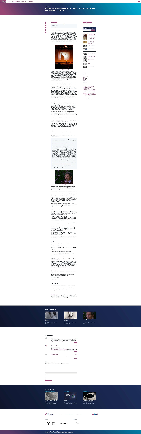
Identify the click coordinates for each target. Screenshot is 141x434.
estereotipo (89, 90)
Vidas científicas (47, 6)
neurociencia (86, 96)
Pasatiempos (84, 78)
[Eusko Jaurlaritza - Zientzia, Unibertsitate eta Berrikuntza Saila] (77, 423)
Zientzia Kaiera (66, 391)
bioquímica (85, 88)
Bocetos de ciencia (85, 71)
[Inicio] (3, 1)
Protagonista (84, 80)
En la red (84, 74)
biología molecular (93, 87)
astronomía (85, 87)
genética (94, 91)
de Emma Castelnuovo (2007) (64, 69)
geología (84, 92)
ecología (91, 89)
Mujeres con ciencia (49, 432)
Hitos (83, 77)
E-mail (46, 374)
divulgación (88, 89)
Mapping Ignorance (86, 391)
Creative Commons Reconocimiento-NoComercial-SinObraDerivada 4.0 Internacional (64, 432)
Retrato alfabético (85, 81)
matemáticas (88, 94)
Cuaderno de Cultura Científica (50, 391)
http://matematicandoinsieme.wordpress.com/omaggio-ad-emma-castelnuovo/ (61, 341)
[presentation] (89, 35)
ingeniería (87, 93)
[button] (45, 22)
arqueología (88, 86)
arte (90, 86)
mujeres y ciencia (90, 95)
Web (45, 377)
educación (94, 89)
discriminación (85, 89)
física (89, 91)
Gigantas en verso (85, 76)
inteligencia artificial (90, 93)
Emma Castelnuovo (64, 184)
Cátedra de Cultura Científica (51, 431)
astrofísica (92, 86)
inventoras (94, 93)
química (88, 97)
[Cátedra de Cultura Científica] (51, 423)
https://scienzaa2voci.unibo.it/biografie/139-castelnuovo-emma (59, 349)
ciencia (94, 88)
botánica (88, 88)
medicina (94, 94)
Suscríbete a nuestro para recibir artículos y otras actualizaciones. (88, 28)
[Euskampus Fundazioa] (63, 423)
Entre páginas (84, 75)
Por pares (84, 79)
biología (89, 87)
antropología (85, 86)
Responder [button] (75, 351)
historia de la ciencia (88, 92)
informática (84, 93)
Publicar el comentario (49, 380)
